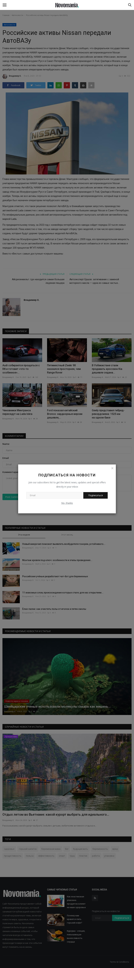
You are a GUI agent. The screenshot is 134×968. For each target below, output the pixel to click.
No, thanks (67, 503)
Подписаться (95, 495)
